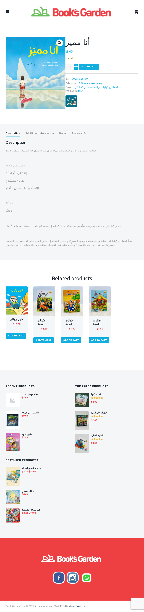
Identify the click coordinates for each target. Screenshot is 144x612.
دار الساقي (95, 87)
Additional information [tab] (40, 133)
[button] (59, 43)
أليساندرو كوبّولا (110, 87)
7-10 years (84, 83)
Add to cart (89, 66)
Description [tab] (13, 133)
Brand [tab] (63, 133)
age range (96, 83)
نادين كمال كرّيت (80, 87)
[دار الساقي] (71, 101)
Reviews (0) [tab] (79, 133)
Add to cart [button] (16, 335)
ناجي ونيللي (16, 319)
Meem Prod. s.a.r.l (78, 606)
